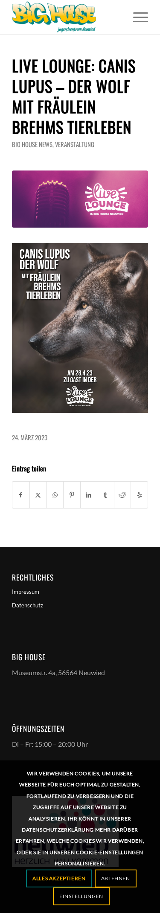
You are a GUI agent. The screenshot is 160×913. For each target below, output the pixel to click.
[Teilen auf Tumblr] (105, 495)
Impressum (25, 591)
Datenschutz (27, 605)
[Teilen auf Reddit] (122, 495)
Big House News (32, 144)
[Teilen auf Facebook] (20, 495)
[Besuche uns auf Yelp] (139, 495)
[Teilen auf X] (38, 495)
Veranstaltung (74, 144)
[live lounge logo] (80, 199)
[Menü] (136, 17)
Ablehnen (115, 878)
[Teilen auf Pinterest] (72, 495)
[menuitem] (136, 17)
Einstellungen (81, 896)
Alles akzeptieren (58, 878)
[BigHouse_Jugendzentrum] (66, 17)
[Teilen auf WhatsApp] (55, 495)
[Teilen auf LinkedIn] (89, 495)
